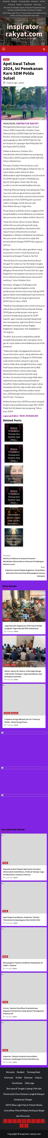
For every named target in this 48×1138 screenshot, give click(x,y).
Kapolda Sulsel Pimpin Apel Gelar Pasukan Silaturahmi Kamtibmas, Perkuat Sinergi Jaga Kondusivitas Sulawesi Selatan (23, 872)
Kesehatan (28, 4)
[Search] (44, 49)
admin (21, 82)
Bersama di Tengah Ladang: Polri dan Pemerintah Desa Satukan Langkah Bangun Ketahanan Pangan (25, 8)
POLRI (13, 665)
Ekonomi (11, 4)
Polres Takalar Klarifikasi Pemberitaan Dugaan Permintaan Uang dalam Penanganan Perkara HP (23, 1011)
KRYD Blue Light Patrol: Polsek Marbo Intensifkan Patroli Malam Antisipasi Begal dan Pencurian (25, 14)
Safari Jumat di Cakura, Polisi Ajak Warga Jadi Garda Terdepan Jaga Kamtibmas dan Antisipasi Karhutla (23, 674)
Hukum (19, 4)
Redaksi (14, 1)
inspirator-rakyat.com (24, 30)
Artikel (42, 1)
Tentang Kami (24, 1)
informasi (34, 1)
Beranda (6, 1)
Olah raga (37, 4)
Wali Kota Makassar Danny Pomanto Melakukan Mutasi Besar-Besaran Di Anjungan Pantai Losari (23, 559)
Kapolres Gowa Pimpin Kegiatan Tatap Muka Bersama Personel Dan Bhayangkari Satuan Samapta (25, 571)
